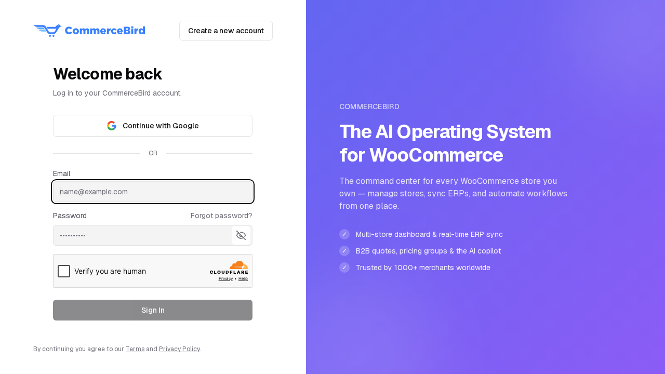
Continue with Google (161, 125)
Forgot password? (221, 215)
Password (70, 215)
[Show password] (241, 235)
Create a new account (226, 30)
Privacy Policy (179, 349)
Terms (135, 349)
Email (61, 173)
